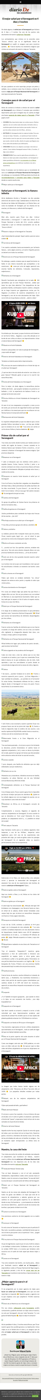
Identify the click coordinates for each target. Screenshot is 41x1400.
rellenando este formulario (24, 1308)
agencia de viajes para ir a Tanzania (21, 115)
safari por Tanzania (23, 34)
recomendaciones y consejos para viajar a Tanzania (20, 177)
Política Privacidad (23, 1380)
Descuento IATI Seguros (8, 1378)
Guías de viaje (19, 1378)
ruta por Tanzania (21, 1164)
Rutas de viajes (27, 1378)
